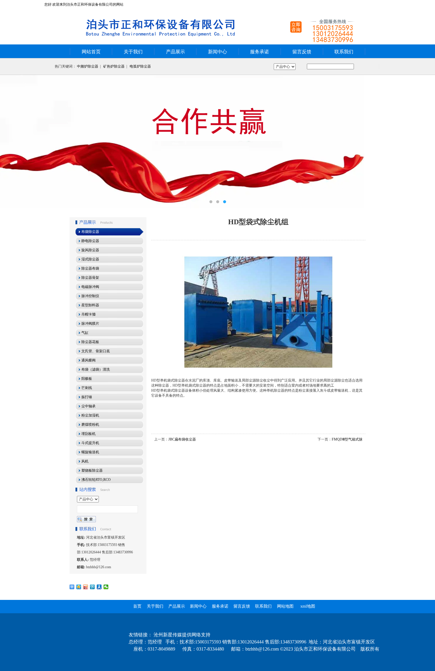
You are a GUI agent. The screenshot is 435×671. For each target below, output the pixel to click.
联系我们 (343, 51)
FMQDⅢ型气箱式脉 (347, 439)
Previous (10, 141)
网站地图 (285, 606)
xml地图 (307, 606)
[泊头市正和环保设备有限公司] (217, 141)
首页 (137, 606)
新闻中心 (217, 51)
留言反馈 (301, 51)
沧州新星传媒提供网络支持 (182, 634)
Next (424, 141)
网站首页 (91, 51)
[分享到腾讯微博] (92, 586)
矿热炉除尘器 (114, 66)
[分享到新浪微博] (85, 586)
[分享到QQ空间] (78, 586)
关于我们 (133, 51)
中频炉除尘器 (87, 66)
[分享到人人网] (99, 586)
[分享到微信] (106, 586)
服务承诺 (259, 51)
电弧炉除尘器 (140, 66)
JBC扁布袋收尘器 (182, 439)
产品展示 (175, 51)
